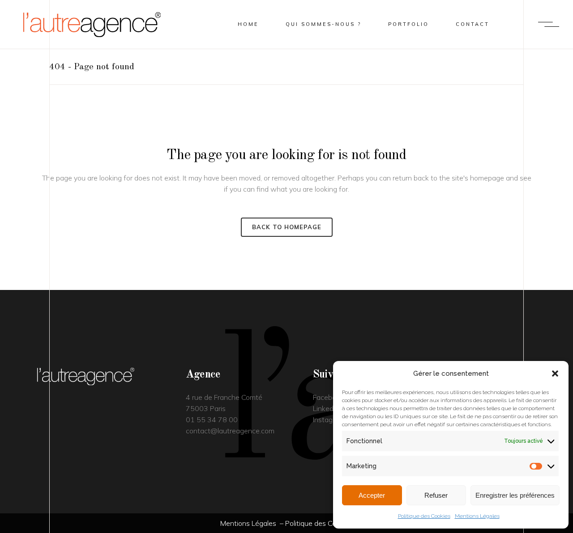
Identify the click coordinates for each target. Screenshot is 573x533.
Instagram (329, 419)
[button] (555, 373)
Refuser (436, 495)
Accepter (372, 495)
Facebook (328, 397)
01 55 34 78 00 (212, 419)
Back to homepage (286, 227)
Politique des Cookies (424, 516)
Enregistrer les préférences (515, 495)
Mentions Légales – (252, 523)
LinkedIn (326, 408)
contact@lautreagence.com (230, 430)
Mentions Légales (477, 516)
